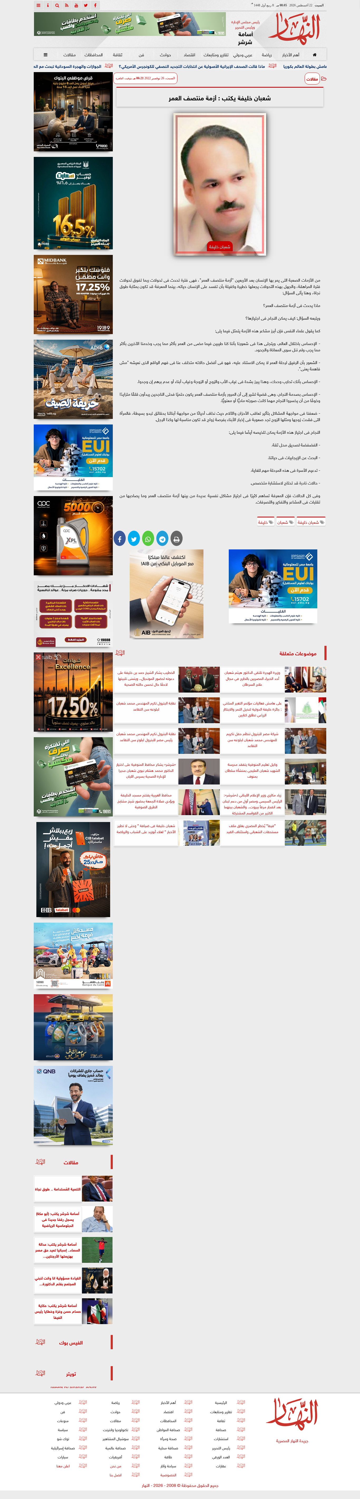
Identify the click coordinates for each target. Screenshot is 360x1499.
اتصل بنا (115, 1474)
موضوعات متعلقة (298, 652)
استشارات (221, 1438)
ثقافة (117, 54)
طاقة (168, 1456)
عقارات (221, 1465)
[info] (48, 5)
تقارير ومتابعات (216, 54)
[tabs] (38, 5)
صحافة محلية (168, 1447)
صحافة (221, 1429)
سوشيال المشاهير (116, 1438)
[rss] (67, 5)
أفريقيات (115, 1456)
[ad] (73, 111)
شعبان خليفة (309, 521)
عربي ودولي (242, 54)
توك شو (63, 1438)
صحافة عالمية (115, 1447)
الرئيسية (221, 1402)
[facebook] (95, 5)
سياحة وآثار (168, 1465)
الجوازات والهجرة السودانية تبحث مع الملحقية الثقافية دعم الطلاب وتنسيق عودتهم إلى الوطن (103, 65)
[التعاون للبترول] (73, 535)
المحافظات (93, 54)
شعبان (283, 521)
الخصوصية (168, 1474)
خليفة (263, 521)
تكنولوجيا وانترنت (115, 1429)
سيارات (63, 1456)
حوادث (165, 54)
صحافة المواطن (168, 1429)
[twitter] (86, 5)
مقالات (70, 54)
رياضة (266, 54)
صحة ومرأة (168, 1438)
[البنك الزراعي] (273, 586)
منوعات (63, 1420)
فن (141, 54)
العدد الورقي (221, 1456)
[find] (57, 5)
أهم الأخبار (290, 54)
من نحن (115, 1465)
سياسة (63, 1429)
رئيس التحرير (221, 1447)
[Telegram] (162, 538)
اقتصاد (189, 54)
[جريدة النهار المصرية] (130, 24)
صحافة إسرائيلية (63, 1447)
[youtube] (76, 5)
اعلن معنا (62, 1465)
